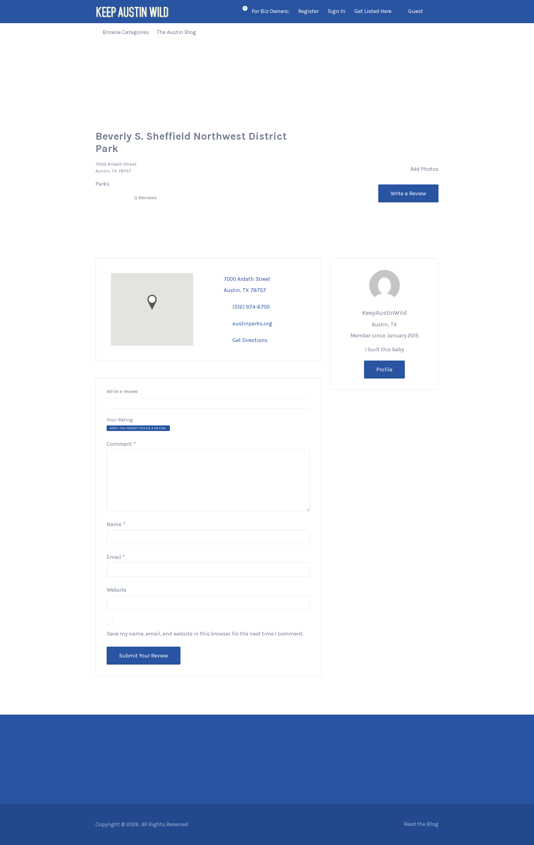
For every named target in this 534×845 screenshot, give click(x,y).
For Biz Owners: (270, 11)
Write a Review (408, 193)
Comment (121, 444)
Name (116, 524)
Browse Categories (126, 32)
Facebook (397, 824)
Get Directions (250, 340)
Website (116, 589)
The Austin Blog (176, 32)
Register (308, 11)
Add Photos (424, 169)
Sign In (336, 11)
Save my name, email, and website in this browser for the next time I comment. (205, 633)
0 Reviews (145, 198)
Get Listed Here (373, 11)
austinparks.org (252, 323)
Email (116, 557)
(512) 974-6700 (251, 306)
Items (241, 12)
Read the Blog (421, 824)
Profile (384, 369)
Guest (415, 11)
